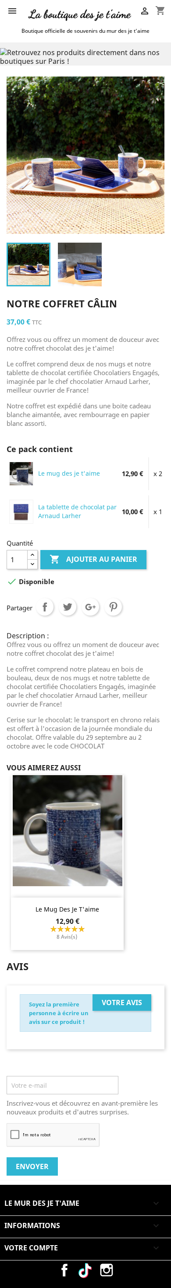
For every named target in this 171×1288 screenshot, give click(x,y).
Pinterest (113, 607)
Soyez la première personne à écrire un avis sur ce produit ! (59, 1013)
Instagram (106, 1270)
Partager (44, 607)
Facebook (64, 1270)
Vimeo (85, 1270)
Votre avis (122, 1002)
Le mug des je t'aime (69, 473)
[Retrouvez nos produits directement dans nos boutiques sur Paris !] (85, 56)
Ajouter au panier (93, 559)
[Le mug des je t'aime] (21, 473)
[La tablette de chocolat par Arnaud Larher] (21, 511)
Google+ (90, 607)
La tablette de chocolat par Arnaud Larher (77, 511)
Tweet (67, 607)
